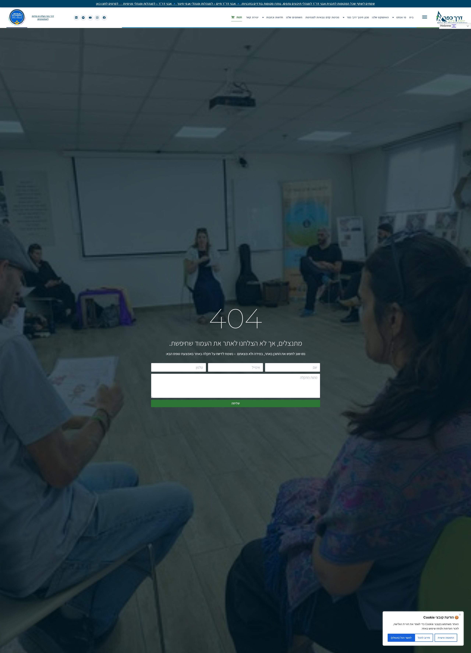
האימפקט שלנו (380, 17)
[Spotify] (83, 17)
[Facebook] (104, 17)
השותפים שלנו (294, 17)
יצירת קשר (252, 17)
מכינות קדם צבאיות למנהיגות (322, 17)
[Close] (460, 614)
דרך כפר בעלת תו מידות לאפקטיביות (43, 18)
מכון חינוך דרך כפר (358, 17)
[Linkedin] (76, 17)
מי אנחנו (401, 17)
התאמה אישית (446, 637)
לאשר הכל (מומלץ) (401, 637)
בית (411, 17)
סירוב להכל (424, 637)
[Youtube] (90, 17)
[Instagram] (97, 17)
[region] (423, 628)
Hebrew (446, 25)
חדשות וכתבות (274, 17)
